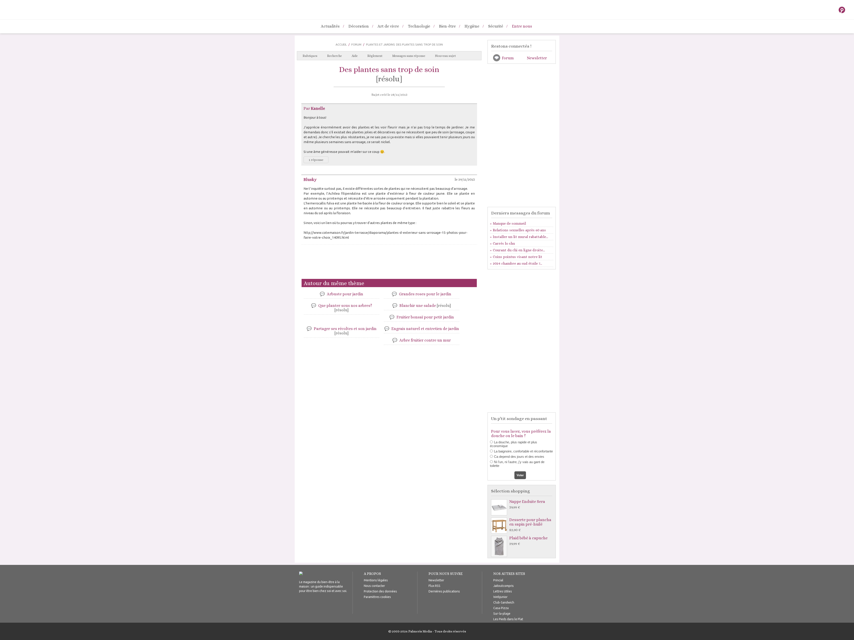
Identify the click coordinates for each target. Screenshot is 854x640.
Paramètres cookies (377, 597)
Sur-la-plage (501, 613)
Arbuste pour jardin (345, 294)
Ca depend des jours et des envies (519, 456)
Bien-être (447, 26)
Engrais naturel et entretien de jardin (425, 328)
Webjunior (500, 597)
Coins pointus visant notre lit (517, 257)
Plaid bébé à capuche (528, 541)
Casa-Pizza (501, 608)
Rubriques (310, 56)
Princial (498, 580)
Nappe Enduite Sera (527, 504)
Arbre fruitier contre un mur (425, 340)
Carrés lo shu (504, 243)
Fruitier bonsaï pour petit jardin (425, 317)
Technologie (419, 26)
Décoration (358, 26)
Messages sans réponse (408, 56)
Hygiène (472, 26)
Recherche (334, 56)
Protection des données (380, 591)
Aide (355, 56)
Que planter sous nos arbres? (345, 307)
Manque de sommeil (509, 223)
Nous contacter (374, 586)
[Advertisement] (389, 264)
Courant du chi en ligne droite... (519, 250)
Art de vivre (388, 26)
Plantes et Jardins (380, 44)
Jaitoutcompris (503, 586)
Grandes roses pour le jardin (425, 294)
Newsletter (537, 58)
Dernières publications (444, 591)
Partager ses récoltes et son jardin (345, 330)
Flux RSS (434, 586)
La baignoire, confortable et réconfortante (523, 451)
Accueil (341, 44)
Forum (356, 44)
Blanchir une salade (425, 305)
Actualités (330, 26)
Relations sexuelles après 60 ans (519, 230)
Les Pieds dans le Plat (508, 619)
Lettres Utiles (502, 591)
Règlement (375, 56)
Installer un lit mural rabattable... (520, 237)
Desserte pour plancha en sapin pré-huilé (530, 525)
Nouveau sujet (445, 56)
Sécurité (495, 26)
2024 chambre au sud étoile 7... (517, 263)
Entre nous (522, 26)
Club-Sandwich (503, 602)
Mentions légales (376, 580)
